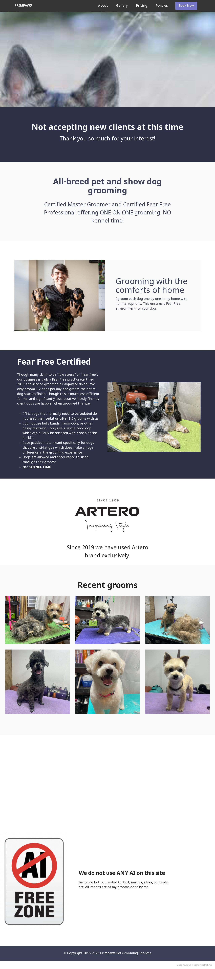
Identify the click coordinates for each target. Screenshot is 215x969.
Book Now (186, 6)
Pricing (141, 6)
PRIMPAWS (23, 5)
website (195, 965)
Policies (162, 6)
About (103, 6)
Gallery (122, 6)
